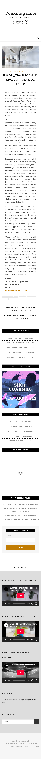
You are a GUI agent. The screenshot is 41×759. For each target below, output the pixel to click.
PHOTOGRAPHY (13, 744)
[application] (20, 595)
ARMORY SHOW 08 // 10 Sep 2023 (20, 426)
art (16, 295)
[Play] (5, 603)
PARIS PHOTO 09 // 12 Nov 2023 (20, 436)
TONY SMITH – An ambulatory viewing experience (20, 519)
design (22, 295)
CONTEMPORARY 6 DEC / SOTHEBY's (20, 352)
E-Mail (8, 536)
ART (6, 744)
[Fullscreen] (36, 603)
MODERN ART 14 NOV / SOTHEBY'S (20, 338)
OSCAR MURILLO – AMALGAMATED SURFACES (20, 505)
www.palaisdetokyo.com (16, 290)
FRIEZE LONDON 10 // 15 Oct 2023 (20, 431)
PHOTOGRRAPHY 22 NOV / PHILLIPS (20, 348)
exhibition (31, 295)
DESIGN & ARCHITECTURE (20, 71)
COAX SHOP (35, 747)
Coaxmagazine (20, 13)
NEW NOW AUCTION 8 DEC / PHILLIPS (20, 357)
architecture (8, 295)
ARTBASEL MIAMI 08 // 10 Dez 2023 (20, 441)
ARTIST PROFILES (16, 747)
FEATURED (6, 747)
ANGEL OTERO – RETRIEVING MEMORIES (20, 515)
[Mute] (32, 603)
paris (5, 299)
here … (5, 702)
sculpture (14, 299)
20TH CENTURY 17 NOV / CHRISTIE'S (20, 343)
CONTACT (26, 747)
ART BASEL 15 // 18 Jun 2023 (20, 422)
